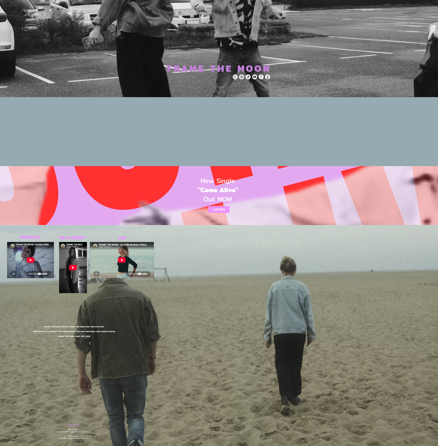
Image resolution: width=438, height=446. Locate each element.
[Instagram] (235, 76)
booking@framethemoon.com (73, 431)
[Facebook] (267, 76)
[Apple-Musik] (261, 76)
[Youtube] (254, 76)
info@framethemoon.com (73, 438)
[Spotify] (241, 76)
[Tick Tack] (248, 76)
